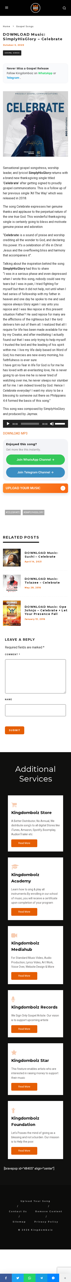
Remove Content (48, 1211)
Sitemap (19, 1222)
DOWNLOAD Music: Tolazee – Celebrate (42, 580)
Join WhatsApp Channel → (35, 459)
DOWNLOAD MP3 (15, 433)
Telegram (13, 78)
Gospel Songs (12, 53)
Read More (24, 843)
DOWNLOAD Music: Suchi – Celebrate (41, 554)
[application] (35, 424)
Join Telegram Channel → (35, 472)
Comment (12, 654)
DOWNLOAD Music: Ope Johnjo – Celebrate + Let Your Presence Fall (46, 610)
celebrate (13, 512)
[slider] (60, 423)
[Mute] (52, 424)
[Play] (8, 424)
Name (8, 699)
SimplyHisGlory (34, 512)
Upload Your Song (35, 1201)
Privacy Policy (46, 1222)
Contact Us (18, 1211)
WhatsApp (45, 73)
